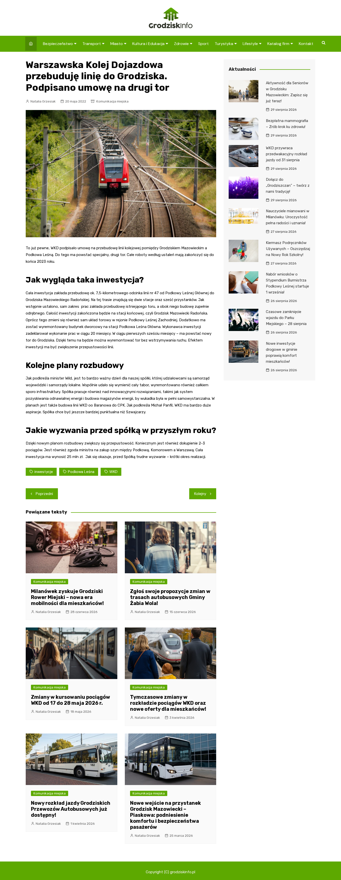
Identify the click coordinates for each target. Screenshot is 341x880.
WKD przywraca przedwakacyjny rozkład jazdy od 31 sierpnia (286, 154)
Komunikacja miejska (112, 101)
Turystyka (224, 43)
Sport (203, 43)
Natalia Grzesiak (43, 101)
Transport (91, 43)
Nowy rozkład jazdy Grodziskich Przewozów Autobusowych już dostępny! (70, 809)
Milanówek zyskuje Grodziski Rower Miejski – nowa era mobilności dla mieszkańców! (67, 597)
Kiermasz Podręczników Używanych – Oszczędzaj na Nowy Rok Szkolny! (288, 248)
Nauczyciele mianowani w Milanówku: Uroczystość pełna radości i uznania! (287, 217)
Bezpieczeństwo (58, 43)
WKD (113, 471)
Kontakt (306, 43)
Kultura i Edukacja (148, 43)
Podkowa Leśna (81, 471)
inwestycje (43, 471)
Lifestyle (250, 43)
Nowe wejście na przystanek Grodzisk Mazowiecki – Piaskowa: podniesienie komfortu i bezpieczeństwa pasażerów (165, 815)
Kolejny (200, 493)
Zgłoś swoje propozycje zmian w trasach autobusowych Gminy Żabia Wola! (170, 597)
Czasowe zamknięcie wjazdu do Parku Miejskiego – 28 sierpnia (286, 318)
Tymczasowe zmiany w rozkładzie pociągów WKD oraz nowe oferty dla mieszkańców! (168, 703)
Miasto (116, 43)
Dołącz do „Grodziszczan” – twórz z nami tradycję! (288, 185)
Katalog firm (278, 43)
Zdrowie (181, 43)
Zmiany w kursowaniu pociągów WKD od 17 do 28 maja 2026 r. (70, 700)
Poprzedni (44, 493)
